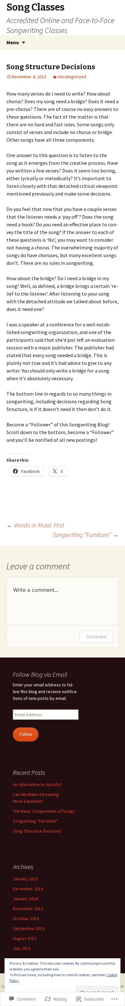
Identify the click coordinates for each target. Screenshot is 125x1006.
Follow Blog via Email (40, 674)
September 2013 (29, 928)
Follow (26, 734)
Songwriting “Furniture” (86, 535)
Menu (12, 42)
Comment (96, 636)
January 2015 (25, 879)
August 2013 (24, 938)
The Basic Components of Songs (44, 811)
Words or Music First (35, 525)
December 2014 (28, 889)
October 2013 (26, 918)
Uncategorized (72, 77)
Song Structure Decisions (37, 831)
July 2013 (21, 948)
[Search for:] (113, 42)
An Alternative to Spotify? (37, 784)
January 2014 (25, 898)
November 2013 (28, 908)
